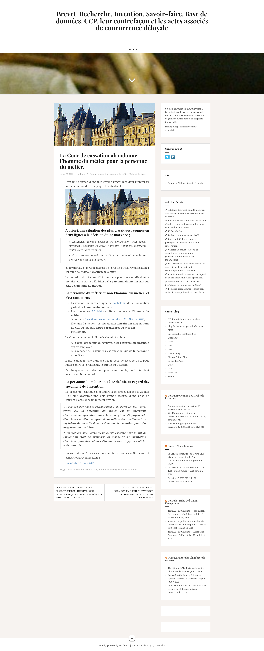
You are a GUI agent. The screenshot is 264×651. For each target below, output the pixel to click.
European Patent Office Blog (182, 333)
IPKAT (171, 349)
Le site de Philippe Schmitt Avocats (185, 183)
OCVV (170, 364)
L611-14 (97, 311)
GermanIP (173, 337)
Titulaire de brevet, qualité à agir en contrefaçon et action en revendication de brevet (185, 213)
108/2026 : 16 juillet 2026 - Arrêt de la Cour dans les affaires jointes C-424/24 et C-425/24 (187, 524)
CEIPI (170, 330)
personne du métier (118, 174)
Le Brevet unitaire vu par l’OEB (183, 235)
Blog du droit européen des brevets (185, 326)
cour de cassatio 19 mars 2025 (82, 469)
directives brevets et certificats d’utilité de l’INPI (114, 319)
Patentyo (172, 372)
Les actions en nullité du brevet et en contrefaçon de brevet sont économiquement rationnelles (185, 267)
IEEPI (170, 341)
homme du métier (107, 469)
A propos (132, 49)
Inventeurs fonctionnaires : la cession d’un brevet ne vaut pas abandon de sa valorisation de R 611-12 (185, 224)
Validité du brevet (138, 174)
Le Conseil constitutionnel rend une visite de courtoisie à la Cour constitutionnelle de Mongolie (186, 457)
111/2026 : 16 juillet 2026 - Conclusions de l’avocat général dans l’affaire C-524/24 (187, 514)
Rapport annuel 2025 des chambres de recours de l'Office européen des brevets (187, 589)
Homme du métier (99, 174)
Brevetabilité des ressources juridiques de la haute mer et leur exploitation (182, 242)
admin (81, 174)
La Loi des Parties (176, 360)
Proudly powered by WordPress (114, 645)
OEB (170, 368)
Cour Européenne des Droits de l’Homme (184, 397)
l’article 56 (119, 303)
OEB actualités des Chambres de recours (185, 559)
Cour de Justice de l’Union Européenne (181, 502)
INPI (170, 345)
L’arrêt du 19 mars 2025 (79, 463)
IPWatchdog (174, 353)
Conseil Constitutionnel (181, 446)
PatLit (171, 376)
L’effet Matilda (175, 231)
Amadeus (143, 645)
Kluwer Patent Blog (177, 357)
